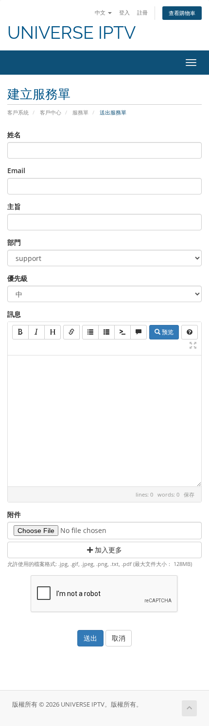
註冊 (142, 12)
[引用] (138, 332)
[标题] (52, 332)
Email (16, 170)
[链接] (71, 332)
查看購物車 (182, 12)
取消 (118, 638)
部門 (14, 242)
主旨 (14, 206)
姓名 (14, 134)
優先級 (17, 278)
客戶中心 (50, 112)
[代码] (122, 332)
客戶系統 (18, 112)
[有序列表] (106, 332)
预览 (167, 332)
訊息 (14, 314)
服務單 (80, 112)
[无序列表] (90, 332)
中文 (101, 12)
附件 (14, 514)
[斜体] (36, 332)
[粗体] (20, 332)
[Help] (189, 332)
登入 (124, 12)
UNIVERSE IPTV (71, 32)
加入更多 (107, 549)
